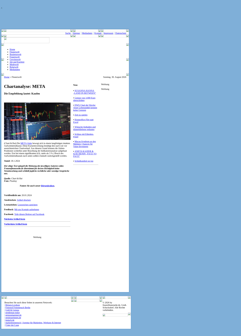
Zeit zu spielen (81, 115)
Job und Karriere (17, 62)
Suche (68, 33)
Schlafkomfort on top (84, 161)
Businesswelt (15, 54)
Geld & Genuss (12, 310)
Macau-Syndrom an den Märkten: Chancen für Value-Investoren (84, 144)
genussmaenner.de (13, 315)
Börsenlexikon (47, 186)
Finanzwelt (14, 52)
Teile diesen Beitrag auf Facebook (29, 214)
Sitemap (76, 33)
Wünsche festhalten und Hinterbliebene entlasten (84, 128)
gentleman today (12, 312)
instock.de (9, 320)
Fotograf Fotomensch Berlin (17, 307)
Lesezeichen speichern (28, 205)
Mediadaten (87, 33)
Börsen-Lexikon (12, 305)
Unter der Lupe (12, 325)
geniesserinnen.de (13, 317)
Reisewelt (14, 67)
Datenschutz (120, 33)
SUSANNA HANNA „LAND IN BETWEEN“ (84, 91)
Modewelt (14, 64)
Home (12, 49)
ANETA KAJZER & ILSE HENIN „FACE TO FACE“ (85, 153)
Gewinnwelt (15, 59)
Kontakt (98, 33)
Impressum (108, 33)
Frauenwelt (15, 57)
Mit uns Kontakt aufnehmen (26, 209)
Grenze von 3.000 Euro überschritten (84, 99)
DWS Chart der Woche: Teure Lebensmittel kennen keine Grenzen (85, 107)
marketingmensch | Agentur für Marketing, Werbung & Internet (33, 322)
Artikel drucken (24, 200)
